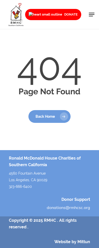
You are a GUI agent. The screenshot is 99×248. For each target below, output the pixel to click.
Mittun (83, 241)
